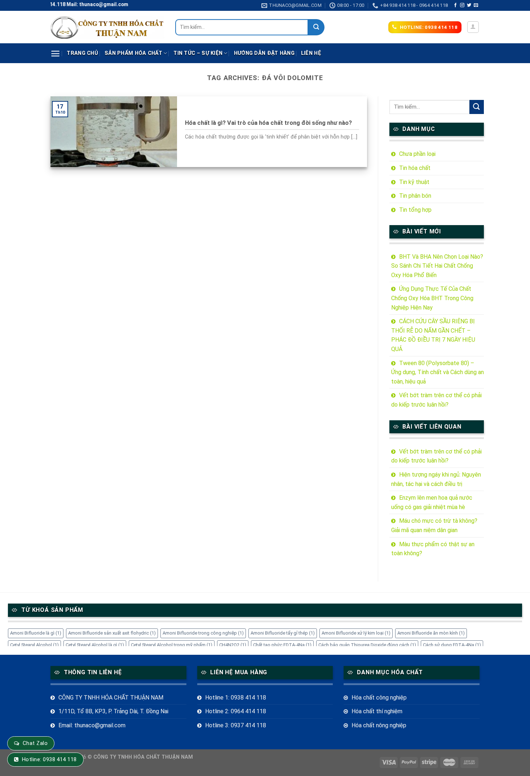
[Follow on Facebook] (455, 5)
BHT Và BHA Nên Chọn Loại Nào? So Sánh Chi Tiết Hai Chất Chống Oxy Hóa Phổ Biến (437, 266)
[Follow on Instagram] (462, 5)
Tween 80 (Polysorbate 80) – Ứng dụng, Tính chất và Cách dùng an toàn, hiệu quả (437, 372)
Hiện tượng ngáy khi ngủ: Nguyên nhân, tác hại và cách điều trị (436, 479)
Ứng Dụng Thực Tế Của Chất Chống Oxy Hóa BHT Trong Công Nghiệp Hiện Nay (432, 298)
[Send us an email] (476, 5)
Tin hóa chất (414, 168)
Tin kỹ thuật (414, 182)
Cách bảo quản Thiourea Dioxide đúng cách (367, 645)
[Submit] (316, 27)
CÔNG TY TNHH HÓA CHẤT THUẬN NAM (110, 697)
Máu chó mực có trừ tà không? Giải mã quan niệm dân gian (434, 525)
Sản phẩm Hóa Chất (133, 53)
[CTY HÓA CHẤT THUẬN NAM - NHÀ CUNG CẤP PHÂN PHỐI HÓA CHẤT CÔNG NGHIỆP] (107, 27)
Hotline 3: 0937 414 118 (235, 725)
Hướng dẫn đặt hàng (264, 53)
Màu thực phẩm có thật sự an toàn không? (432, 549)
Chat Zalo (35, 743)
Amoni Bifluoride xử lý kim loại (356, 633)
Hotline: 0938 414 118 (49, 759)
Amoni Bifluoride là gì (35, 633)
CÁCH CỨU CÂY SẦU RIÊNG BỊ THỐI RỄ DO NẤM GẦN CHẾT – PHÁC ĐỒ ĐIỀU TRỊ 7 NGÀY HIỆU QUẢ (433, 335)
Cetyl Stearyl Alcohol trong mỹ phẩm (171, 645)
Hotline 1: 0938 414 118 (235, 697)
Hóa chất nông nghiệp (379, 725)
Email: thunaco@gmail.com (91, 725)
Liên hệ (311, 53)
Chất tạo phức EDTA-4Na (282, 645)
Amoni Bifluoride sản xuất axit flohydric (112, 633)
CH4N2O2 (232, 645)
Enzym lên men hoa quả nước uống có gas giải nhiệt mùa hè (431, 502)
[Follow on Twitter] (469, 5)
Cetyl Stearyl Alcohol (34, 645)
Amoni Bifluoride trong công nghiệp (203, 633)
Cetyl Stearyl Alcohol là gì (95, 645)
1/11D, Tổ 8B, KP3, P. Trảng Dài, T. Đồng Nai (113, 711)
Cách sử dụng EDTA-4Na (452, 645)
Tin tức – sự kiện (197, 53)
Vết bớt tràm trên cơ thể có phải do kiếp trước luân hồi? (436, 400)
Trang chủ (82, 53)
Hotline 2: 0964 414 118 (235, 711)
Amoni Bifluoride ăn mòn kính (431, 633)
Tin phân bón (415, 195)
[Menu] (55, 53)
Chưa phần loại (417, 153)
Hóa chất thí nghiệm (377, 711)
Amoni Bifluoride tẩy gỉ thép (283, 633)
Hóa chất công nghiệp (379, 697)
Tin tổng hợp (415, 209)
